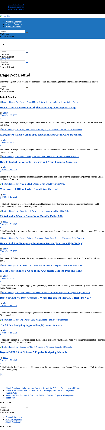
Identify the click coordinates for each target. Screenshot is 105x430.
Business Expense (16, 7)
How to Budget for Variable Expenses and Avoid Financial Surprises (38, 161)
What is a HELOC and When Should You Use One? (29, 189)
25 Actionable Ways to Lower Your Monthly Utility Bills (31, 216)
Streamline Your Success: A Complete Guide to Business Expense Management (39, 395)
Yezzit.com (10, 398)
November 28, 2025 (8, 115)
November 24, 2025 (8, 305)
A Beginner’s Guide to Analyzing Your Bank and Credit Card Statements (41, 134)
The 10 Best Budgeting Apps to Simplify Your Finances (31, 325)
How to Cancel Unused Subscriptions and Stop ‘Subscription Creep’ (38, 107)
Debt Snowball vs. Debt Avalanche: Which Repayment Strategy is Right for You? (45, 297)
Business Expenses (13, 24)
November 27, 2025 (8, 142)
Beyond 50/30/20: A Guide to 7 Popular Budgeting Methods (33, 352)
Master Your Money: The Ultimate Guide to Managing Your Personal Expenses (39, 390)
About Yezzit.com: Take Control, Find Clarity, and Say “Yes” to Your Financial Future (42, 388)
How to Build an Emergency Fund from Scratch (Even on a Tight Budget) (41, 243)
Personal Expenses (16, 9)
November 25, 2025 (8, 251)
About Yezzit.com (16, 4)
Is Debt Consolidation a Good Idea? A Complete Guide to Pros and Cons (41, 270)
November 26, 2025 (8, 197)
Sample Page (11, 393)
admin (5, 113)
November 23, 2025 (8, 360)
